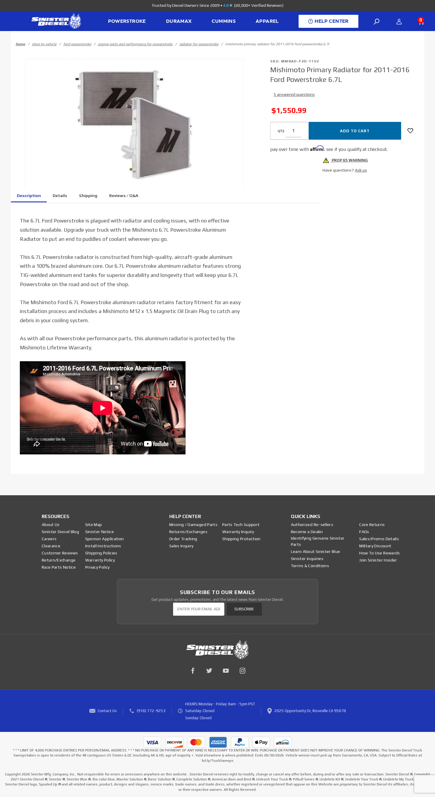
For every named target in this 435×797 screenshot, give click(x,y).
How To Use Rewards (379, 553)
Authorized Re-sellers (312, 524)
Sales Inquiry (181, 545)
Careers (49, 538)
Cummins (224, 21)
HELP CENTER (331, 21)
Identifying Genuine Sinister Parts (318, 541)
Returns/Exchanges (188, 531)
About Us (51, 524)
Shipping (88, 195)
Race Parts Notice (59, 567)
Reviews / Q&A (123, 195)
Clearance (51, 545)
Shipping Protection (241, 538)
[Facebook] (192, 670)
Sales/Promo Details (379, 538)
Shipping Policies (101, 553)
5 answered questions (294, 94)
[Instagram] (242, 670)
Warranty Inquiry (238, 531)
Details (60, 195)
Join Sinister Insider (378, 560)
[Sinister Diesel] (56, 20)
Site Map (93, 524)
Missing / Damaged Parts (193, 524)
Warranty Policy (100, 560)
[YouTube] (226, 670)
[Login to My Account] (399, 22)
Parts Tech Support (241, 524)
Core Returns (372, 524)
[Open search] (376, 21)
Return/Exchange (58, 560)
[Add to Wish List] (410, 131)
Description (29, 195)
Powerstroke (127, 21)
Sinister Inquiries (307, 558)
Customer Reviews (60, 553)
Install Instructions (103, 545)
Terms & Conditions (310, 565)
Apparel (267, 21)
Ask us (361, 170)
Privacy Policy (97, 567)
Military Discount (375, 545)
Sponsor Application (104, 538)
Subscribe (244, 609)
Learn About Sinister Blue (315, 551)
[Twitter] (209, 670)
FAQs (364, 531)
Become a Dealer (307, 531)
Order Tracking (183, 538)
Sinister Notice (99, 531)
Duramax (179, 21)
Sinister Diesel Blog (60, 531)
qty (281, 130)
